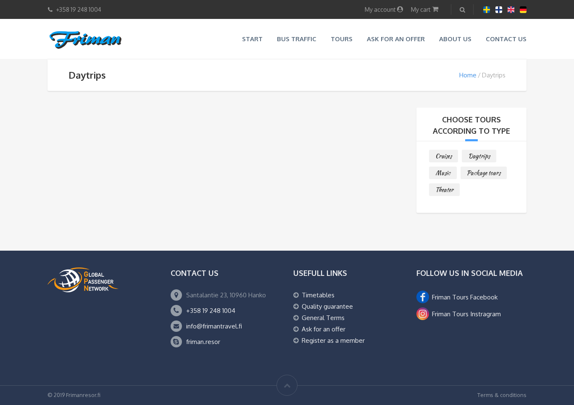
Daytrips (479, 156)
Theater (444, 189)
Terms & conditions (502, 395)
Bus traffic (296, 39)
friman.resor (203, 342)
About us (455, 39)
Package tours (483, 173)
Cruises (443, 156)
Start (252, 39)
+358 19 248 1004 (210, 311)
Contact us (506, 39)
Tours (342, 39)
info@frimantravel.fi (214, 326)
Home (468, 75)
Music (442, 173)
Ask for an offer (396, 39)
